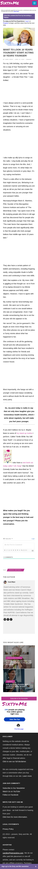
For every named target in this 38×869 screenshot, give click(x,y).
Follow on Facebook (10, 795)
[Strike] (11, 550)
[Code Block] (20, 550)
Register (5, 23)
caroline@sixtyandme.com (13, 853)
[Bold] (5, 550)
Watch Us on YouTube (11, 791)
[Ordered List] (13, 550)
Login (33, 538)
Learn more (16, 11)
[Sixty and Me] (15, 2)
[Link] (22, 550)
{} (23, 550)
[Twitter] (11, 619)
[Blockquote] (17, 550)
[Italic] (7, 550)
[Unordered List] (15, 550)
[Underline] (9, 550)
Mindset (29, 59)
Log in (27, 21)
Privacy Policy (8, 829)
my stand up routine (24, 433)
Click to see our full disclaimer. (14, 761)
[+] (26, 550)
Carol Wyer (9, 59)
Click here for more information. (15, 817)
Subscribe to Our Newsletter (19, 698)
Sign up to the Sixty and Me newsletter (15, 866)
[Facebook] (8, 619)
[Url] (5, 619)
